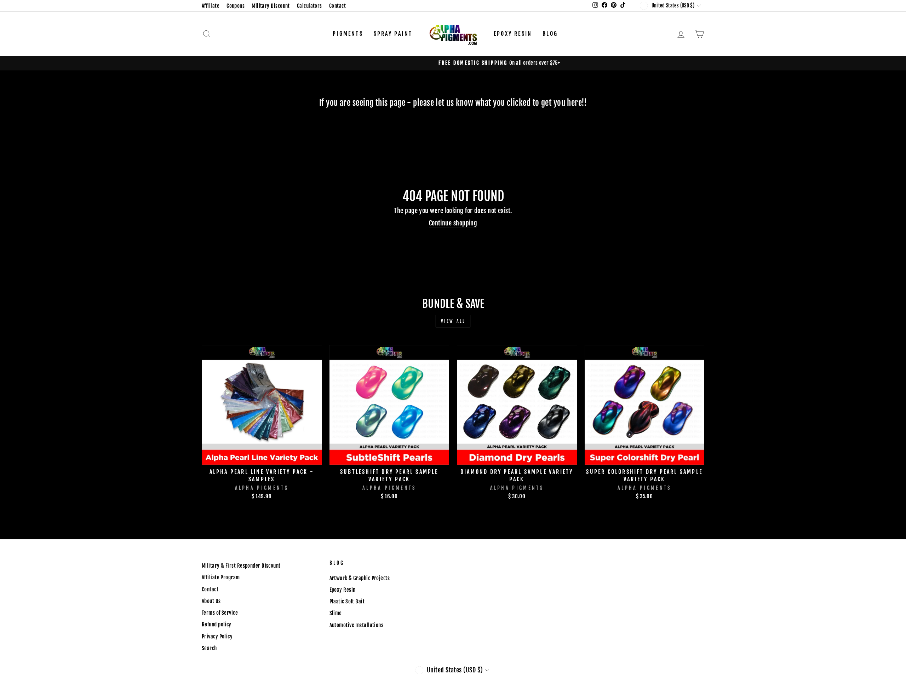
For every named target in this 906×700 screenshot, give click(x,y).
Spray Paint (393, 33)
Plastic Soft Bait (347, 601)
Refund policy (216, 624)
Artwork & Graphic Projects (359, 578)
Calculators (309, 5)
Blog (550, 33)
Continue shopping (453, 223)
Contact (337, 5)
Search (209, 648)
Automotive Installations (356, 625)
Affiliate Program (221, 577)
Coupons (235, 5)
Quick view (261, 456)
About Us (211, 601)
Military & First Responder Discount (241, 565)
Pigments (348, 33)
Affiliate (210, 5)
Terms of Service (220, 612)
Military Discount (271, 5)
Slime (335, 613)
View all (453, 321)
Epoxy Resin (513, 33)
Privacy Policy (217, 636)
